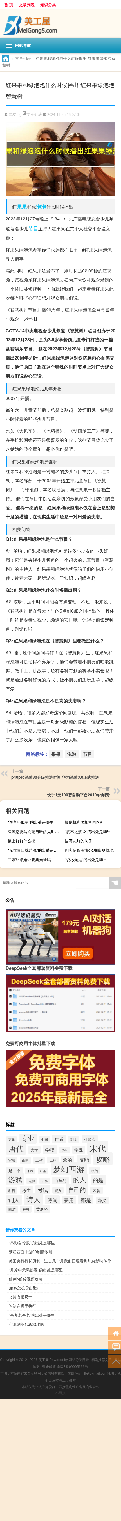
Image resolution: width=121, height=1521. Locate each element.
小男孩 (60, 1392)
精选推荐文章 (101, 1359)
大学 (34, 1150)
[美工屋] (60, 23)
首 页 (8, 4)
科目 (11, 1190)
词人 (14, 1200)
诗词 (52, 1200)
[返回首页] (114, 1333)
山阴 (25, 1160)
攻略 (103, 1158)
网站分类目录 (79, 1359)
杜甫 (43, 1171)
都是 (85, 1200)
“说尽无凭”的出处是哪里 (86, 859)
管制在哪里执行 (22, 1306)
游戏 (15, 1179)
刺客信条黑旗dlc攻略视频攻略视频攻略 (92, 850)
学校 (50, 1149)
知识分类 (48, 4)
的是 (98, 1180)
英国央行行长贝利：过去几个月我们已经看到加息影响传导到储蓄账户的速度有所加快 (62, 1260)
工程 (53, 1160)
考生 (26, 1190)
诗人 (33, 1199)
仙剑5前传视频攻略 (25, 1279)
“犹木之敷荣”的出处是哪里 (88, 831)
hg (19, 114)
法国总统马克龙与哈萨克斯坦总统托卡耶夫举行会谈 (35, 831)
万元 (11, 1139)
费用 (69, 1200)
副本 (73, 1139)
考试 (43, 1189)
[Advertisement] (60, 1460)
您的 (67, 1160)
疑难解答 (49, 1366)
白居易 (60, 1180)
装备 (96, 1190)
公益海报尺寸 (20, 1297)
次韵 (94, 1170)
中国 (44, 1139)
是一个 (14, 1170)
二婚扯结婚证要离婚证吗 (29, 859)
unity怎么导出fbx (23, 1288)
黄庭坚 (42, 1209)
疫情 (45, 1181)
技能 (84, 1159)
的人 (79, 1179)
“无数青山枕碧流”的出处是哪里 (35, 850)
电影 (32, 1181)
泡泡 (41, 206)
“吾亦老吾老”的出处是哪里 (32, 1315)
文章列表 (27, 4)
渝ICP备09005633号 (72, 1366)
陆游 (12, 1209)
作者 (59, 1138)
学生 (64, 1150)
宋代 (97, 1148)
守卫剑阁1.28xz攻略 (26, 1324)
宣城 (11, 1160)
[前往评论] (114, 1347)
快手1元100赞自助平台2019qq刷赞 (78, 794)
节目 (33, 228)
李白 (30, 1171)
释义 (102, 1200)
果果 (22, 206)
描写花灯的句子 (78, 840)
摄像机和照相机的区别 (84, 822)
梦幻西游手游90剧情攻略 (31, 1251)
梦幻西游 (68, 1168)
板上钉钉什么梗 (21, 840)
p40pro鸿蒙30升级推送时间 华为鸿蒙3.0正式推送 (55, 777)
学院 (78, 1150)
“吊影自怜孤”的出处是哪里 (32, 1242)
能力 (58, 1190)
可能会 (90, 1139)
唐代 (16, 1148)
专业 (27, 1138)
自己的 (77, 1189)
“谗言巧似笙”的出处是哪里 (31, 822)
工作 (39, 1160)
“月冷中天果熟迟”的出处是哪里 (36, 1270)
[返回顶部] (114, 1361)
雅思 (26, 1209)
